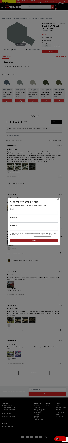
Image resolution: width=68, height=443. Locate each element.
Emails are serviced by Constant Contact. (42, 236)
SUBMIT (34, 241)
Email (12, 209)
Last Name (13, 225)
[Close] (58, 199)
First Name (13, 217)
